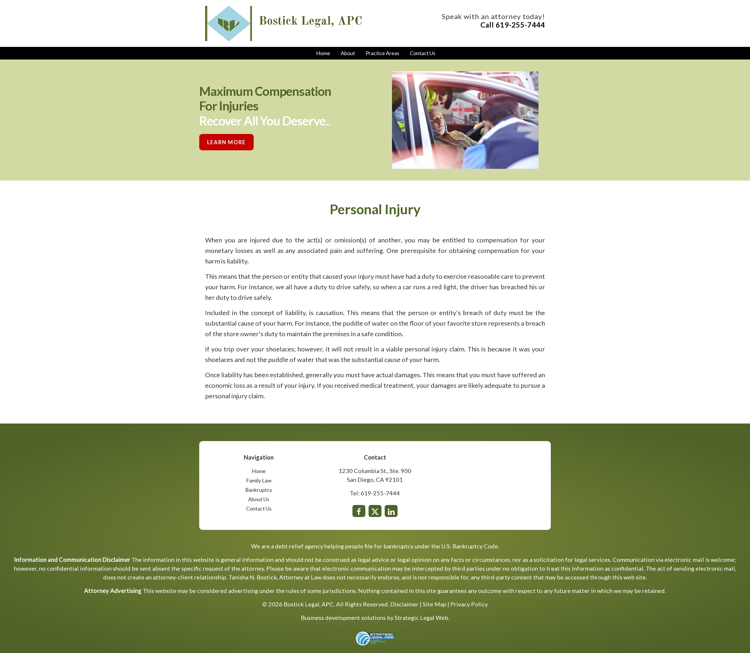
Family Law (259, 480)
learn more (226, 142)
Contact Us (422, 53)
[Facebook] (358, 511)
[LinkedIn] (391, 511)
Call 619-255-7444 (512, 25)
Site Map (434, 604)
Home (323, 53)
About (348, 53)
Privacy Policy (469, 604)
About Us (258, 499)
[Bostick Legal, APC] (228, 22)
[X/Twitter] (375, 511)
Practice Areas (382, 53)
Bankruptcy (258, 490)
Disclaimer (404, 604)
